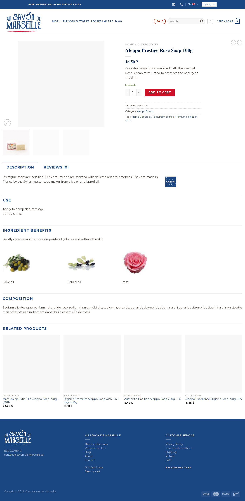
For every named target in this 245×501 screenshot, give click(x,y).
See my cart (92, 471)
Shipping (171, 452)
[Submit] (202, 21)
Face (155, 116)
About (89, 456)
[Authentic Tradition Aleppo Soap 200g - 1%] (153, 363)
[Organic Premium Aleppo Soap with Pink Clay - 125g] (92, 363)
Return (170, 456)
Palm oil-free (166, 116)
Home (129, 44)
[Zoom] (7, 122)
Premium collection (186, 116)
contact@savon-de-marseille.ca (23, 454)
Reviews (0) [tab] (56, 167)
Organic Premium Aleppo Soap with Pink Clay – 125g (90, 400)
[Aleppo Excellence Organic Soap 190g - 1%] (213, 363)
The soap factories (76, 21)
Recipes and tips (102, 21)
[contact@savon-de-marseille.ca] (174, 4)
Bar (142, 116)
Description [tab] (20, 167)
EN (189, 4)
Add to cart (159, 92)
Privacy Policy (174, 444)
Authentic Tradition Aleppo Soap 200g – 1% (152, 399)
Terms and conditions (179, 448)
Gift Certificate (94, 467)
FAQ (168, 460)
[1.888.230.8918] (182, 4)
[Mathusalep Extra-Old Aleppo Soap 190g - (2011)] (31, 363)
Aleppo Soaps (148, 44)
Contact (90, 460)
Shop (54, 21)
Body (148, 116)
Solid (128, 120)
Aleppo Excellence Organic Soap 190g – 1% (213, 399)
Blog (118, 21)
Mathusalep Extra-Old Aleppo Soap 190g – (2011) (31, 400)
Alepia (135, 116)
